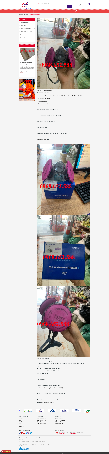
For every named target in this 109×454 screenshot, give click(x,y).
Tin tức (42, 11)
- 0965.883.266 (40, 443)
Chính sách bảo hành (41, 423)
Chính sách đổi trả (41, 421)
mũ (48, 3)
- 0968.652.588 (33, 443)
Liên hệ (47, 11)
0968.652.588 (62, 433)
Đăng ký (82, 6)
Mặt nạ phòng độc (42, 139)
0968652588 (73, 433)
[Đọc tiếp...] (21, 75)
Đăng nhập (78, 6)
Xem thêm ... (22, 40)
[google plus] (89, 1)
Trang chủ (22, 11)
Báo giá (36, 11)
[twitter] (85, 1)
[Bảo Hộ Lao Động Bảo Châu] (27, 5)
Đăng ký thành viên (59, 423)
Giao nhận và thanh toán (60, 420)
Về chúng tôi (54, 11)
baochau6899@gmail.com (47, 402)
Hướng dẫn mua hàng (60, 418)
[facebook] (87, 1)
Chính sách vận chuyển (42, 420)
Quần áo (43, 3)
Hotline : (84, 11)
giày (46, 3)
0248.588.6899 (27, 443)
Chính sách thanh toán (41, 418)
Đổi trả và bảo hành (59, 421)
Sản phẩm (30, 11)
